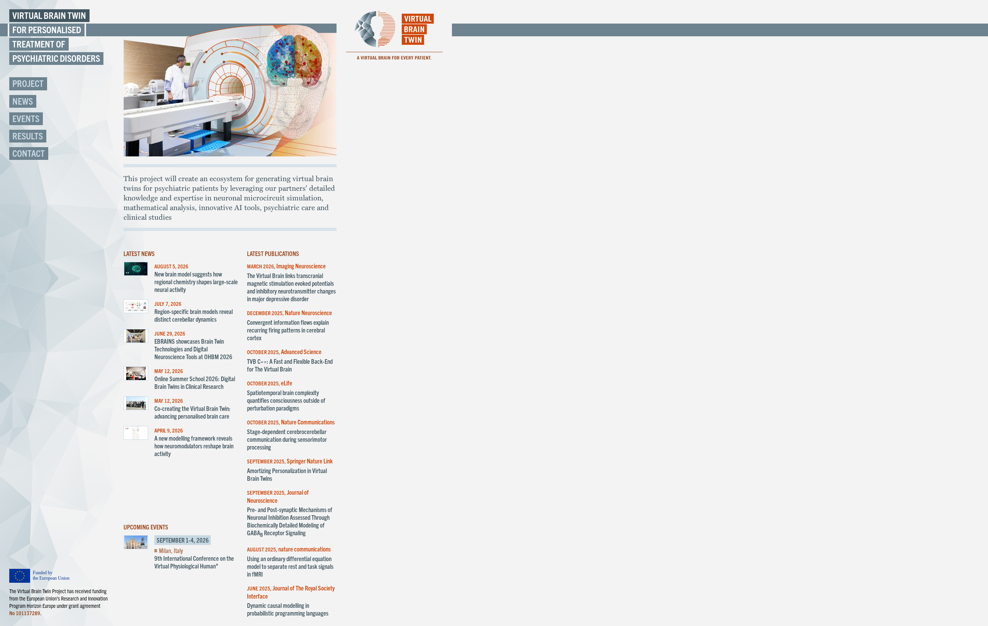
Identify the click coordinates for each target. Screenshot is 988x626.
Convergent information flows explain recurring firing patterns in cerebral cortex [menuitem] (288, 329)
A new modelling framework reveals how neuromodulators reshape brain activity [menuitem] (193, 445)
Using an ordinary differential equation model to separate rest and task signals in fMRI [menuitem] (290, 566)
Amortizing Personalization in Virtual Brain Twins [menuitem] (287, 474)
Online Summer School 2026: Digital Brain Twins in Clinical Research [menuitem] (194, 382)
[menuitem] (61, 83)
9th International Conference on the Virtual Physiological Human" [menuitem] (194, 562)
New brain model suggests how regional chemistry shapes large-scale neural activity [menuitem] (196, 281)
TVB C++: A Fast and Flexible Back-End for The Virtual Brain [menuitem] (290, 365)
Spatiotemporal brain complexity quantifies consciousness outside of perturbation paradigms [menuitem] (286, 400)
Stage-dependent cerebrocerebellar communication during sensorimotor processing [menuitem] (287, 439)
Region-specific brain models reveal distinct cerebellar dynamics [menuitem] (193, 315)
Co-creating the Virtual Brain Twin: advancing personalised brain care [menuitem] (192, 412)
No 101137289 (24, 612)
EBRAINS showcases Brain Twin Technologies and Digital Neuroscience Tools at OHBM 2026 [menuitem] (193, 348)
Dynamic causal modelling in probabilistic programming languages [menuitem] (287, 609)
